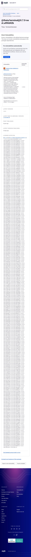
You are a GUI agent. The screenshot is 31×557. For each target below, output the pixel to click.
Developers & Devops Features (7, 492)
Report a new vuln (20, 511)
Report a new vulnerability (8, 463)
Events (2, 522)
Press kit (3, 520)
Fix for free (6, 57)
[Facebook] (17, 529)
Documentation (20, 494)
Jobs (2, 511)
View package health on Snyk (11, 452)
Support (18, 509)
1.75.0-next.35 (6, 117)
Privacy (2, 518)
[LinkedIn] (19, 529)
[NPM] (17, 535)
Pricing (2, 496)
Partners (3, 490)
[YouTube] (14, 529)
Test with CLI (4, 500)
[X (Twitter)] (11, 529)
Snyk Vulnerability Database (9, 13)
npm (18, 13)
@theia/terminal (6, 14)
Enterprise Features (5, 494)
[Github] (14, 535)
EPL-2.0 (5, 137)
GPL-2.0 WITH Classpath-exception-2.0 (17, 137)
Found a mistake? (21, 463)
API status (3, 502)
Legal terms (3, 515)
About (2, 509)
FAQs (18, 496)
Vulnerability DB (20, 490)
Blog (17, 492)
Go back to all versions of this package (11, 459)
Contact (3, 513)
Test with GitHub (4, 498)
